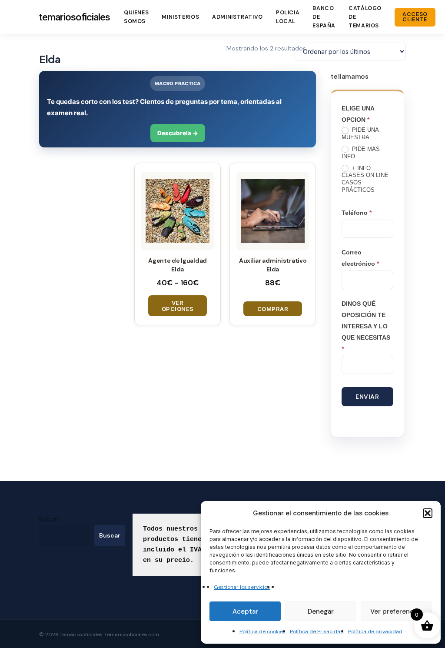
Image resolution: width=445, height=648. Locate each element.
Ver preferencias (396, 611)
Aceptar (245, 611)
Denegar (321, 611)
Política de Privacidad (317, 631)
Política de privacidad (375, 631)
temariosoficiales (74, 17)
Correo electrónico (360, 258)
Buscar (49, 519)
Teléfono (357, 212)
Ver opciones (178, 305)
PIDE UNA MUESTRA (360, 133)
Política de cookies (262, 631)
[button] (427, 513)
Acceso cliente (415, 17)
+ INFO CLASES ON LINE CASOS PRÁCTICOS (365, 179)
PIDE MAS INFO (361, 153)
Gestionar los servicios (242, 587)
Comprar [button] (273, 308)
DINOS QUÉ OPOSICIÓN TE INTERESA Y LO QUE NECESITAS (366, 326)
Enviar (367, 397)
